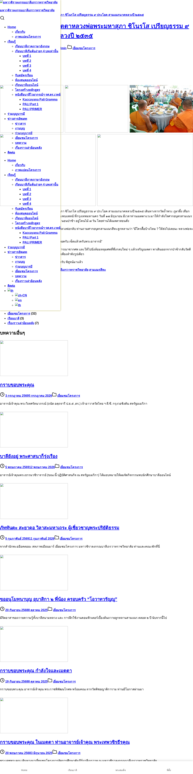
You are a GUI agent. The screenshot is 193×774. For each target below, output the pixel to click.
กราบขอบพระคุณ (17, 384)
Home (12, 27)
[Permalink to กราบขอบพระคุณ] (34, 375)
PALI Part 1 (30, 237)
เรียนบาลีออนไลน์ (26, 218)
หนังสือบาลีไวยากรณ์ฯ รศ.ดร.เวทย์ (38, 227)
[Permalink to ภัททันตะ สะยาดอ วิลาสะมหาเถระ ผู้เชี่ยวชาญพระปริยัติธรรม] (34, 517)
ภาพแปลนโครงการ (28, 36)
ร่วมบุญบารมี (23, 133)
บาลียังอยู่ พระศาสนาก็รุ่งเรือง (28, 456)
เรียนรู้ (12, 41)
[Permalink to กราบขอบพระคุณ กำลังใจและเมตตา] (34, 660)
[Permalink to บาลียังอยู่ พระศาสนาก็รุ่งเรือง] (34, 446)
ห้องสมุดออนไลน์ (26, 80)
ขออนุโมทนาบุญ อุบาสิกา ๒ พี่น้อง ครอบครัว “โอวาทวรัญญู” (58, 599)
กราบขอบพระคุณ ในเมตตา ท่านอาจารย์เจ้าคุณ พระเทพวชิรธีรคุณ (65, 742)
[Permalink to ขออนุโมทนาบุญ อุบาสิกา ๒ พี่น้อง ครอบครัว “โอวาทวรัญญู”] (34, 589)
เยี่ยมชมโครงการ (26, 271)
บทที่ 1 (27, 56)
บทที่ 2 (27, 60)
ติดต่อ (11, 285)
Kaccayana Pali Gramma (40, 232)
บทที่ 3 (27, 65)
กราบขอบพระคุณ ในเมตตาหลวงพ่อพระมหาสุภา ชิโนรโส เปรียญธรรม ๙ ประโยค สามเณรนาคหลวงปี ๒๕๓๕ (72, 14)
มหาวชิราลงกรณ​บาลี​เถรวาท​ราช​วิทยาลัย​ (61, 269)
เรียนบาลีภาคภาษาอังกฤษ (32, 46)
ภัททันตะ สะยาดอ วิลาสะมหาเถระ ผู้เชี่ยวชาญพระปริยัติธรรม (59, 527)
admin (62, 48)
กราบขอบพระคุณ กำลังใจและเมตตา (36, 670)
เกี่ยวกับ (20, 31)
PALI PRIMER (32, 242)
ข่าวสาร (20, 257)
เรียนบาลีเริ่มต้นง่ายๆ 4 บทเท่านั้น (36, 51)
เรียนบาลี (13, 318)
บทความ (21, 276)
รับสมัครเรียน (24, 75)
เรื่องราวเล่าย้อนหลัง (28, 281)
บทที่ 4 (27, 70)
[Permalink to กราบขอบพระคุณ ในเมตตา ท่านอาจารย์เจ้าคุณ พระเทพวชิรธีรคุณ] (34, 732)
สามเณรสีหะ (97, 269)
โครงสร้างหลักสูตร (27, 223)
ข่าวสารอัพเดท (17, 252)
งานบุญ (20, 261)
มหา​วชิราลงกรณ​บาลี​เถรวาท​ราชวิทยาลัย (27, 10)
